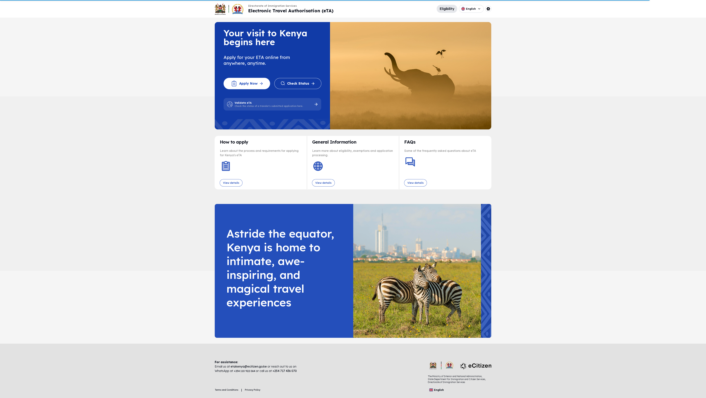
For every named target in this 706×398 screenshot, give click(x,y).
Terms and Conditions (226, 389)
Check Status (298, 83)
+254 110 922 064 (245, 371)
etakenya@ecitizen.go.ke (249, 366)
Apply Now (248, 83)
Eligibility (447, 9)
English (471, 8)
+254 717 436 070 (284, 371)
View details (231, 182)
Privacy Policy (252, 389)
